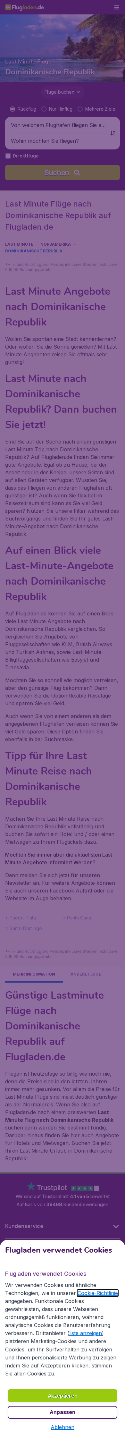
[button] (62, 1427)
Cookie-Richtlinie (98, 1293)
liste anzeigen (85, 1333)
